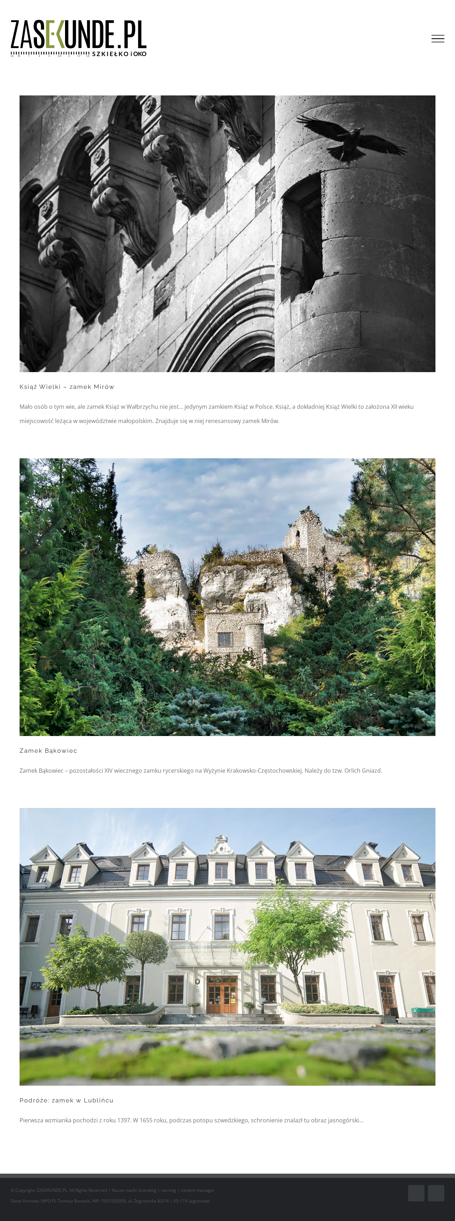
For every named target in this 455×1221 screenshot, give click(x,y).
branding (147, 1190)
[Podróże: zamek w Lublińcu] (227, 947)
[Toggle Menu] (437, 39)
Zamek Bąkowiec (48, 750)
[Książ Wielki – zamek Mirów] (227, 233)
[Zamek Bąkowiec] (227, 597)
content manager (198, 1190)
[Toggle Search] (413, 38)
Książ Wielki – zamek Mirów (67, 386)
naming (168, 1190)
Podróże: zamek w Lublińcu (67, 1100)
